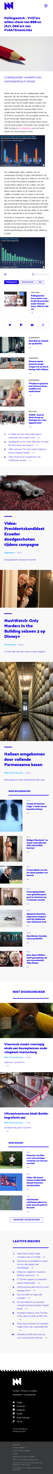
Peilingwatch (11, 282)
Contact (16, 1391)
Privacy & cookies (28, 1391)
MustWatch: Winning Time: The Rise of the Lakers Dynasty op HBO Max (32, 1315)
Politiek (33, 411)
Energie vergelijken (19, 1447)
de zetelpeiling (25, 128)
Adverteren (17, 1395)
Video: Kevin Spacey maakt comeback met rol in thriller (29, 1255)
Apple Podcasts (23, 1417)
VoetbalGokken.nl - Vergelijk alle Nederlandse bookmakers (27, 1469)
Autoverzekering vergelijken (22, 1450)
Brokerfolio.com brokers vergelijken (24, 1457)
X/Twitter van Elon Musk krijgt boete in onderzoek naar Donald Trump (25, 436)
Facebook (20, 1406)
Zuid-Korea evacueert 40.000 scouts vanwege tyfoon (33, 1289)
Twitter (19, 1402)
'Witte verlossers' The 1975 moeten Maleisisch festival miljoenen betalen (27, 451)
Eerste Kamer (27, 282)
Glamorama (34, 338)
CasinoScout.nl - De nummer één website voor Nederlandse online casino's (28, 1464)
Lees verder (9, 314)
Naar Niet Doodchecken (26, 1220)
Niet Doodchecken (13, 773)
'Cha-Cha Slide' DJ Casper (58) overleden (29, 1296)
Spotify (19, 1414)
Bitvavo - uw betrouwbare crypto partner (25, 1460)
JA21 (40, 282)
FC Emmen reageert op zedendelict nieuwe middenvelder (32, 1281)
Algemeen (33, 358)
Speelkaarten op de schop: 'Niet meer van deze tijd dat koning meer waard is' (28, 443)
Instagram (20, 1410)
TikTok (19, 1421)
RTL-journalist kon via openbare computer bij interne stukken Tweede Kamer (33, 1306)
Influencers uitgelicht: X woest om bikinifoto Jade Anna (31, 1274)
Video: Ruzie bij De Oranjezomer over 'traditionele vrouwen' (24, 459)
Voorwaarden (30, 1395)
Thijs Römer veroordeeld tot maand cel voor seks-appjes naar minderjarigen (32, 1265)
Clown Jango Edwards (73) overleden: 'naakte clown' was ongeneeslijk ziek (32, 1325)
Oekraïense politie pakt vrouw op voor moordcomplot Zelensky (31, 1336)
